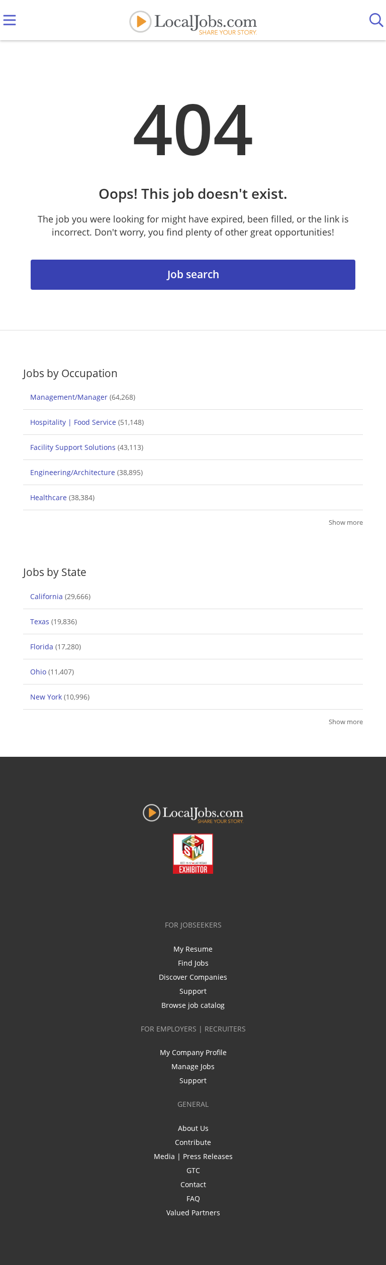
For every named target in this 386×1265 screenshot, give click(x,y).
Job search (193, 274)
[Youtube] (203, 894)
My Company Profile (193, 1052)
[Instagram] (220, 894)
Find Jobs (193, 963)
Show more (346, 522)
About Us (193, 1128)
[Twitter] (170, 894)
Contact (193, 1184)
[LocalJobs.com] (193, 20)
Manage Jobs (193, 1066)
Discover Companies (193, 977)
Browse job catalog (193, 1005)
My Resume (193, 949)
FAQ (193, 1198)
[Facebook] (153, 894)
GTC (193, 1170)
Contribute (193, 1142)
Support (193, 991)
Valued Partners (193, 1212)
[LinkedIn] (186, 894)
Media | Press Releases (193, 1156)
